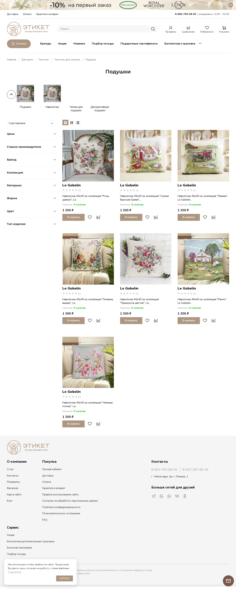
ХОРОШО (64, 578)
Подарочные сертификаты (139, 44)
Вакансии (12, 488)
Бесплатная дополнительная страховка (30, 541)
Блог (10, 500)
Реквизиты (13, 482)
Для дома (27, 59)
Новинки (79, 44)
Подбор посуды (103, 44)
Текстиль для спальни (67, 59)
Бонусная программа (19, 547)
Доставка (12, 14)
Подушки (25, 107)
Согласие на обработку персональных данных (70, 500)
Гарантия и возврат (47, 14)
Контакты (12, 475)
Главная (11, 59)
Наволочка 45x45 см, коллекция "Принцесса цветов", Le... (139, 301)
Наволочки (52, 107)
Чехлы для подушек (76, 108)
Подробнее (14, 572)
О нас (10, 469)
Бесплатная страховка (179, 44)
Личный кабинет (52, 469)
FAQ (44, 520)
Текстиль (43, 59)
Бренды (45, 44)
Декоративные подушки (100, 108)
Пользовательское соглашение (61, 513)
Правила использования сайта (60, 494)
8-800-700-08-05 (164, 470)
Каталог (21, 44)
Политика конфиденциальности (61, 507)
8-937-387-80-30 (195, 470)
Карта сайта (14, 494)
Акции (62, 44)
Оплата (27, 14)
